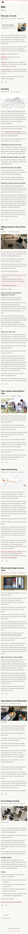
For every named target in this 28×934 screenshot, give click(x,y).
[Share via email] (6, 82)
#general (22, 18)
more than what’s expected (8, 557)
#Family (19, 395)
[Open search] (23, 2)
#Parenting (17, 231)
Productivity (14, 803)
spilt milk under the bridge (12, 131)
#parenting (22, 572)
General (14, 18)
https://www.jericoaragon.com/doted (11, 902)
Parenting (11, 231)
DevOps (3, 62)
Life (11, 18)
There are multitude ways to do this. (11, 551)
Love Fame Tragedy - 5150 (9, 285)
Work (10, 803)
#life (18, 18)
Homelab (3, 57)
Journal (3, 54)
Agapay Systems (5, 69)
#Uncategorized (20, 472)
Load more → (6, 915)
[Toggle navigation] (25, 2)
